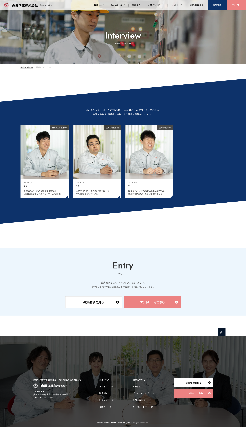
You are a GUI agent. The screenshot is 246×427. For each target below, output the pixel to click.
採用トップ (99, 5)
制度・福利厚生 (196, 5)
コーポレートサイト (141, 407)
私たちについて (118, 5)
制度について (139, 379)
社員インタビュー (156, 5)
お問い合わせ (139, 400)
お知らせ (137, 386)
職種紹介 (136, 5)
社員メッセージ (106, 400)
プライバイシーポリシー (144, 393)
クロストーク (177, 5)
